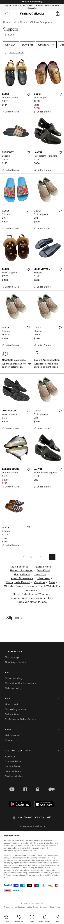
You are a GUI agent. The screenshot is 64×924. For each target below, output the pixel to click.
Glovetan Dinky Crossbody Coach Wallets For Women (32, 588)
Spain (52, 907)
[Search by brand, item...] (6, 14)
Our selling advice (15, 709)
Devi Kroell (43, 570)
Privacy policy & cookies (30, 826)
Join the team (13, 771)
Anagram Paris (42, 567)
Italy (58, 907)
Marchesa (43, 578)
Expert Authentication (47, 360)
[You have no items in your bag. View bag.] (57, 13)
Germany (44, 907)
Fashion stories (14, 776)
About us (10, 756)
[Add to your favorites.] (28, 94)
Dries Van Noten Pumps (32, 602)
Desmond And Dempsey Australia (30, 598)
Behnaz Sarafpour (21, 570)
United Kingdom (18, 907)
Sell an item (12, 714)
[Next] (40, 557)
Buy (7, 672)
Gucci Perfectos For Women (30, 594)
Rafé (52, 582)
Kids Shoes (20, 22)
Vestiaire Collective (18, 751)
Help (8, 729)
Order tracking (13, 678)
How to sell (11, 704)
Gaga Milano (22, 574)
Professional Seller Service (20, 719)
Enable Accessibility (32, 1)
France (7, 907)
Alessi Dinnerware (22, 578)
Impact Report (13, 766)
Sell (8, 698)
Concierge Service (16, 662)
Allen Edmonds (19, 567)
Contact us (11, 740)
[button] (57, 13)
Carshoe (39, 582)
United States (32, 907)
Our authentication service (20, 683)
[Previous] (24, 557)
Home (6, 22)
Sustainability (13, 761)
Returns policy (13, 688)
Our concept (12, 657)
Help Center (12, 735)
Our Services (13, 651)
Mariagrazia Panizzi (18, 582)
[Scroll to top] (52, 557)
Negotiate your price (14, 360)
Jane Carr (40, 574)
